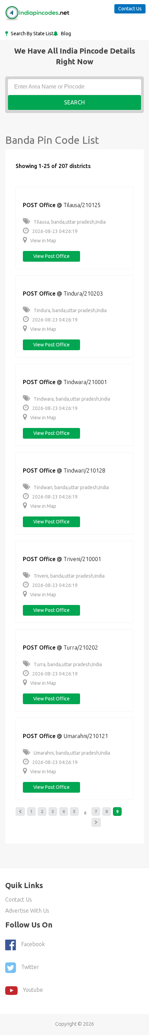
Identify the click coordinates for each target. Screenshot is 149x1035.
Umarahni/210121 (85, 736)
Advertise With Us (27, 910)
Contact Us (130, 8)
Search (74, 102)
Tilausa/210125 (82, 205)
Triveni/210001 (82, 559)
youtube (33, 990)
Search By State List (31, 33)
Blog (65, 33)
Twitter (30, 967)
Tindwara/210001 (85, 382)
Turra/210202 (80, 647)
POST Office (39, 205)
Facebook (33, 944)
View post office (51, 256)
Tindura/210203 (83, 293)
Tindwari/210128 (84, 470)
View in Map (43, 240)
